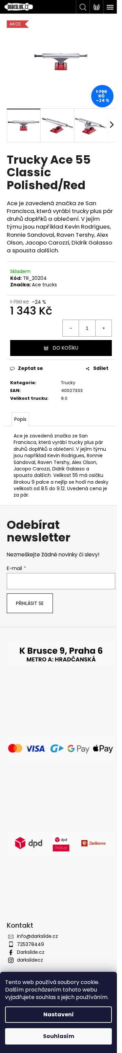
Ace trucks (44, 284)
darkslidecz (30, 960)
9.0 (64, 398)
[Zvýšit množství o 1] (103, 328)
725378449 (30, 944)
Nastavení (58, 1014)
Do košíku (65, 347)
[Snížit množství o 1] (71, 328)
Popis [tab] (20, 419)
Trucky (68, 382)
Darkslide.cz (30, 952)
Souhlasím (58, 1036)
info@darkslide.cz (37, 936)
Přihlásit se (30, 603)
